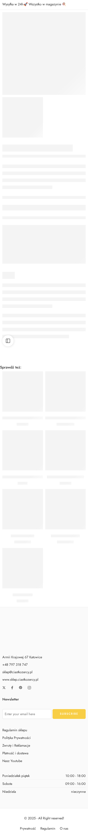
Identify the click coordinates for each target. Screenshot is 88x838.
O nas (64, 828)
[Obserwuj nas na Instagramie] (29, 688)
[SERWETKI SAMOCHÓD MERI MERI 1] (22, 117)
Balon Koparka (22, 536)
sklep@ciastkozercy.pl (17, 671)
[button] (23, 404)
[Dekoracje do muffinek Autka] (22, 450)
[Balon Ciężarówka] (65, 509)
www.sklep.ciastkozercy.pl (20, 679)
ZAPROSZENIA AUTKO (65, 477)
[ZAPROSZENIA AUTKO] (65, 450)
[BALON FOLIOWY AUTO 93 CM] (65, 391)
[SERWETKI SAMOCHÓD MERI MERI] (44, 53)
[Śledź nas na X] (4, 687)
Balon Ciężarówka (65, 536)
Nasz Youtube (12, 760)
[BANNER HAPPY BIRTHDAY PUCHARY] (22, 391)
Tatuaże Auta (23, 595)
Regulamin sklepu (14, 729)
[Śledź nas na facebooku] (12, 688)
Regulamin (47, 828)
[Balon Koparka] (22, 509)
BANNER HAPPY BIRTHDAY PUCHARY (33, 418)
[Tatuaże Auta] (22, 568)
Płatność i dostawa (15, 753)
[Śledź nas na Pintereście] (21, 688)
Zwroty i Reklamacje (16, 745)
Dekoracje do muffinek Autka (25, 477)
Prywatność (28, 828)
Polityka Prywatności (16, 737)
